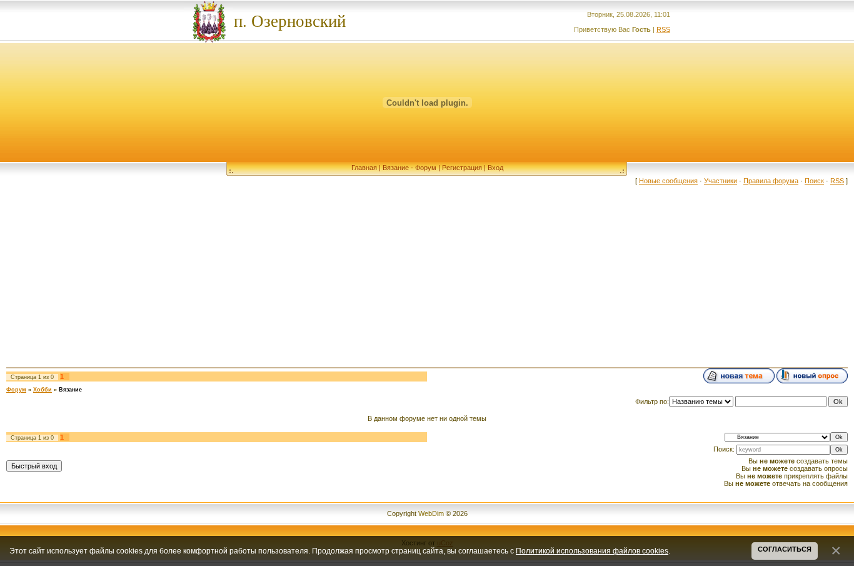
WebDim (430, 513)
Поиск (814, 180)
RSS (663, 29)
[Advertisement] (427, 272)
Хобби (42, 390)
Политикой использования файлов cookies (592, 551)
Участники (720, 180)
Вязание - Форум (409, 167)
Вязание (70, 390)
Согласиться (784, 549)
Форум (16, 390)
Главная (364, 167)
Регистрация (462, 167)
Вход (495, 167)
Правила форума (770, 180)
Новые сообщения (668, 180)
